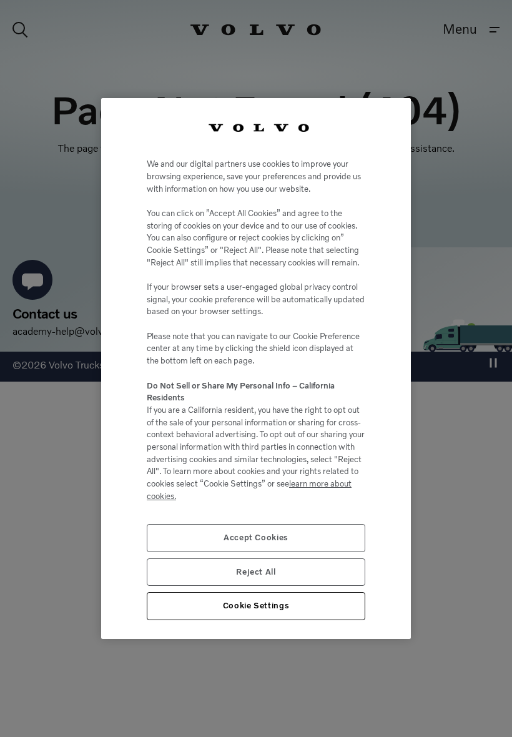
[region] (256, 368)
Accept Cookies (256, 537)
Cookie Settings (256, 605)
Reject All (256, 571)
